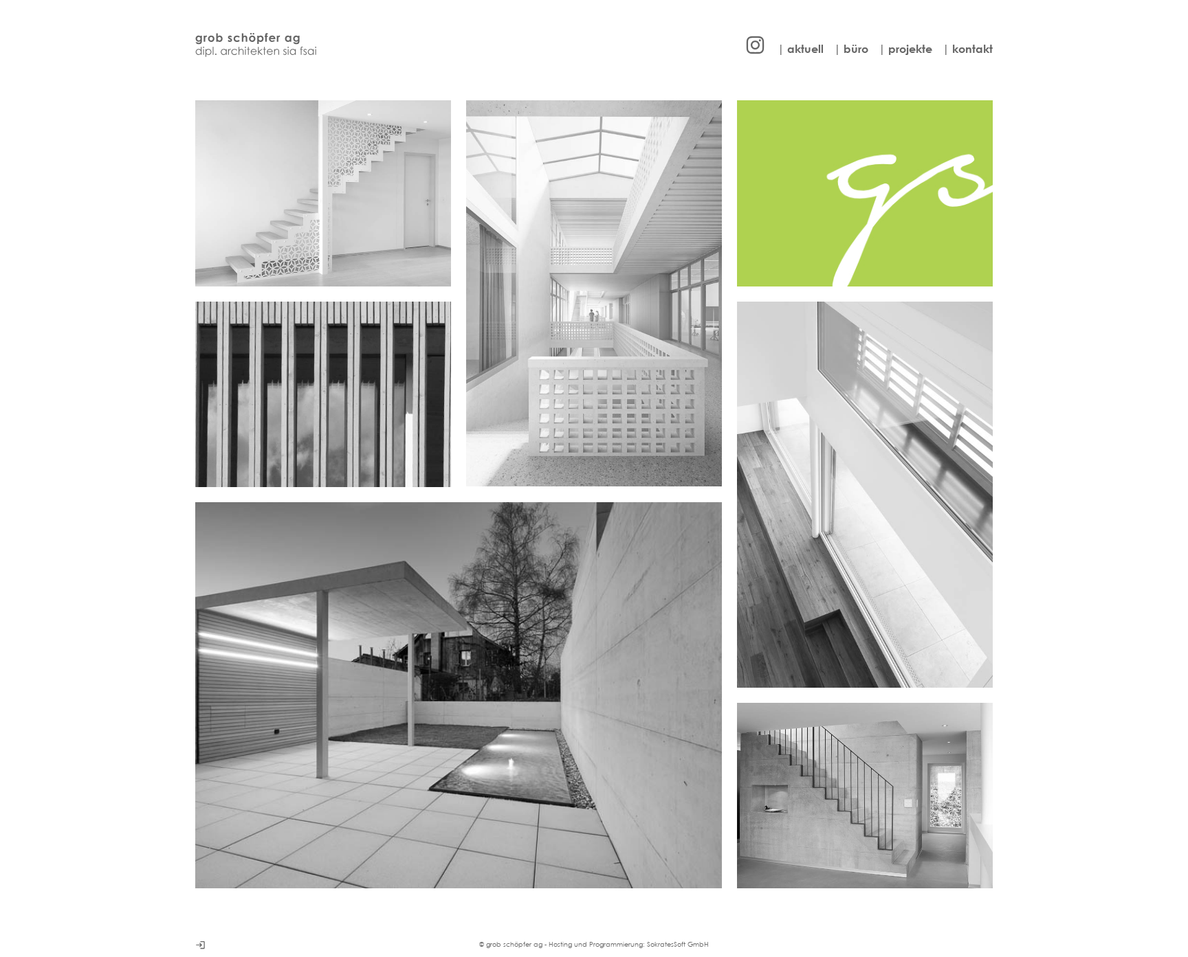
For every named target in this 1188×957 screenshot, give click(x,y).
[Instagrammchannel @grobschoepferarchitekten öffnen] (755, 45)
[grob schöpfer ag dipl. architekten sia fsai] (255, 45)
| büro (851, 49)
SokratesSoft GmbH (678, 944)
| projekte (905, 49)
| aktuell (801, 49)
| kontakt (968, 49)
